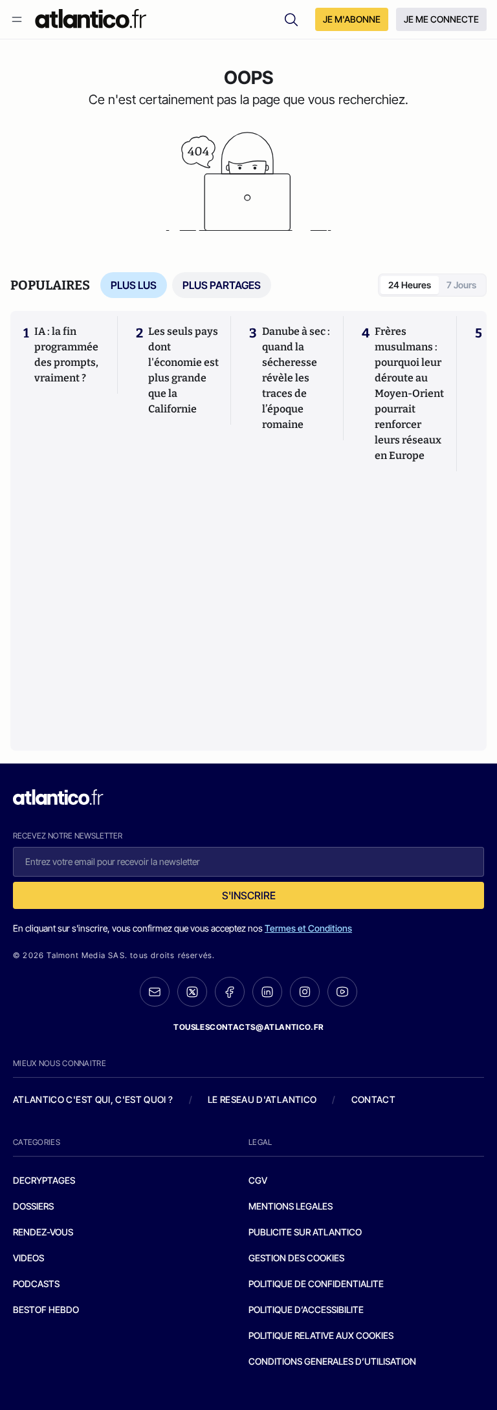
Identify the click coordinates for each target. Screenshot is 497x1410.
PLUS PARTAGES (221, 285)
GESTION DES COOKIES (296, 1257)
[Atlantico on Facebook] (230, 992)
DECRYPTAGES (44, 1180)
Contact (373, 1099)
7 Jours (461, 284)
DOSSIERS (33, 1206)
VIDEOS (28, 1257)
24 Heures (409, 284)
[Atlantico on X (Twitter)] (192, 992)
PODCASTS (36, 1283)
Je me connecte (441, 19)
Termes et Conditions (308, 928)
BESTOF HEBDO (46, 1309)
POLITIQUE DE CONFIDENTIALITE (316, 1283)
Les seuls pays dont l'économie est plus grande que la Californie (183, 370)
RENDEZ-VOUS (43, 1231)
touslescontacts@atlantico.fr (248, 1027)
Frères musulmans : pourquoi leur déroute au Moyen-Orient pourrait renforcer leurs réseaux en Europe (409, 393)
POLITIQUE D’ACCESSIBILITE (306, 1309)
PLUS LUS (134, 285)
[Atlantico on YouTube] (342, 992)
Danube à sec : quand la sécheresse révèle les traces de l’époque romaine (296, 378)
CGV (257, 1180)
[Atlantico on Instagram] (305, 992)
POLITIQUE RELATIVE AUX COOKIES (320, 1335)
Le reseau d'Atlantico (262, 1099)
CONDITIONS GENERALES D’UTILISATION (332, 1361)
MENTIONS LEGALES (290, 1206)
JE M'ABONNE (352, 19)
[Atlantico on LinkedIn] (267, 992)
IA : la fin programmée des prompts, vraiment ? (66, 354)
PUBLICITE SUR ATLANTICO (305, 1231)
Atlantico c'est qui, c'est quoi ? (93, 1099)
